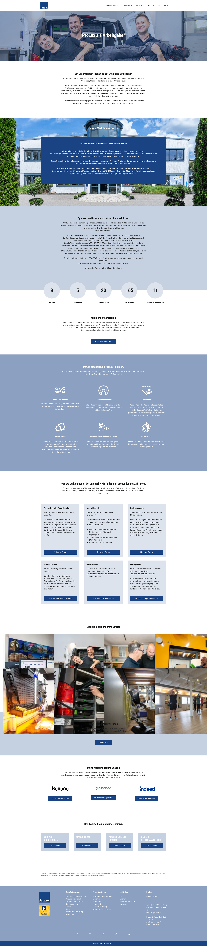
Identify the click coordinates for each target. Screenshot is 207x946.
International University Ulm (97, 522)
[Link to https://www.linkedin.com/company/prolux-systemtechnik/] (129, 934)
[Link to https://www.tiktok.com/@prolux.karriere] (103, 934)
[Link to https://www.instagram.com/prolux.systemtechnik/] (90, 934)
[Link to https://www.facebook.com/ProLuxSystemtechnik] (77, 934)
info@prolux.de (156, 913)
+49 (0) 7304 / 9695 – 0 (158, 905)
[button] (157, 5)
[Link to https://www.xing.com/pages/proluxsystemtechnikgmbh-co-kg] (116, 934)
